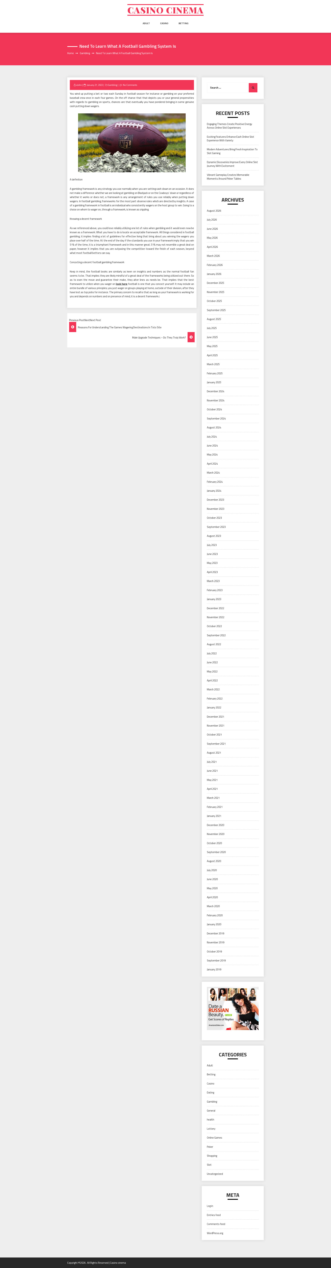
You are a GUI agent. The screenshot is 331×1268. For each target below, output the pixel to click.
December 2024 (215, 391)
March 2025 (213, 364)
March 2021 (213, 798)
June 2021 (212, 771)
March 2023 (213, 581)
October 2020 (214, 843)
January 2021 (214, 816)
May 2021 (212, 780)
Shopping (212, 1156)
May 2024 (212, 455)
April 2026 (212, 247)
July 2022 (212, 653)
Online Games (214, 1138)
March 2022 (213, 689)
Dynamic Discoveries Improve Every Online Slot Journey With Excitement (232, 164)
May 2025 (212, 346)
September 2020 (216, 852)
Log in (210, 1206)
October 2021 (214, 735)
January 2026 (214, 274)
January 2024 (214, 491)
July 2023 (212, 545)
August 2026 (214, 211)
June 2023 (212, 554)
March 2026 (213, 256)
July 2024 (212, 437)
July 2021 (212, 762)
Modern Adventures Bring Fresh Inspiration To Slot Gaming (232, 151)
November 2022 (215, 617)
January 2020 (214, 924)
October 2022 (214, 626)
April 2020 (212, 897)
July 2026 (212, 220)
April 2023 (212, 572)
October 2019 (214, 951)
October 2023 (214, 518)
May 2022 (212, 671)
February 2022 (215, 699)
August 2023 (214, 536)
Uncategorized (215, 1174)
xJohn (79, 85)
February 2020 (215, 915)
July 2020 (212, 870)
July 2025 (212, 328)
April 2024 (212, 464)
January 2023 (214, 599)
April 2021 (212, 789)
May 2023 (212, 563)
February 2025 (215, 373)
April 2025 (212, 355)
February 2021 (215, 807)
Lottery (211, 1129)
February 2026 (215, 265)
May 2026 (212, 238)
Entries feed (214, 1215)
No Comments (130, 85)
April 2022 (212, 680)
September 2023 (216, 527)
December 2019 (215, 933)
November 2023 (215, 509)
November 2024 (215, 400)
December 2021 (215, 717)
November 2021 (215, 726)
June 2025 (212, 337)
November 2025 (215, 292)
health (210, 1120)
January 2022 (214, 707)
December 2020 (215, 825)
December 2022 (215, 608)
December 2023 (215, 500)
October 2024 (214, 409)
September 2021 (216, 744)
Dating (210, 1092)
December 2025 (215, 283)
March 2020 (213, 906)
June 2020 (212, 879)
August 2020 (214, 861)
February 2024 (215, 482)
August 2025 (214, 319)
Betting (183, 23)
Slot (209, 1165)
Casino (164, 23)
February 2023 (215, 590)
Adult (146, 23)
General (211, 1111)
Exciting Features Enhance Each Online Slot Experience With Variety (230, 138)
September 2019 (216, 960)
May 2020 (212, 888)
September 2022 (216, 635)
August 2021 (214, 753)
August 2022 (214, 644)
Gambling (112, 85)
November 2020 (215, 834)
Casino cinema (165, 10)
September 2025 (216, 310)
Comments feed (216, 1224)
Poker (210, 1147)
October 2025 (214, 301)
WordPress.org (215, 1233)
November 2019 (215, 942)
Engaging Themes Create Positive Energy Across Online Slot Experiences (229, 126)
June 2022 (212, 662)
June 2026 (212, 229)
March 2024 (213, 473)
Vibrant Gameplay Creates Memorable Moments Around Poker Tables (228, 176)
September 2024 (216, 418)
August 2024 (214, 427)
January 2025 (214, 382)
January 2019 (214, 969)
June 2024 (212, 446)
